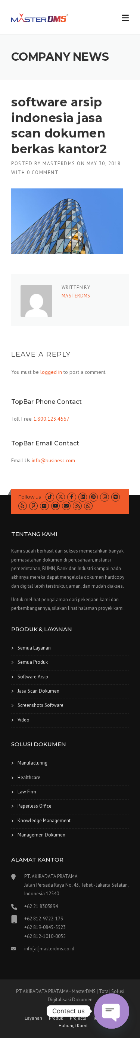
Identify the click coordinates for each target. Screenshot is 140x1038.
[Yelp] (22, 506)
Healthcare (29, 777)
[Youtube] (55, 506)
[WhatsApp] (88, 506)
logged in (51, 372)
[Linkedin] (82, 497)
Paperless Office (35, 806)
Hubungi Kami (73, 1025)
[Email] (66, 506)
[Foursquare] (33, 506)
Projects (78, 1018)
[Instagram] (104, 497)
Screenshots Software (40, 705)
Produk (56, 1018)
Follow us (29, 497)
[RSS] (77, 506)
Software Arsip (33, 677)
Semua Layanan (34, 648)
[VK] (115, 497)
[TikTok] (50, 497)
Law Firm (27, 792)
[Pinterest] (93, 497)
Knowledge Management (44, 820)
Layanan (33, 1018)
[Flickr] (44, 506)
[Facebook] (71, 497)
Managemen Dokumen (41, 835)
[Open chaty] (111, 1011)
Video (23, 720)
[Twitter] (60, 497)
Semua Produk (33, 662)
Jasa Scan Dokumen (38, 691)
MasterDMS (59, 163)
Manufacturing (32, 763)
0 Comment (43, 172)
